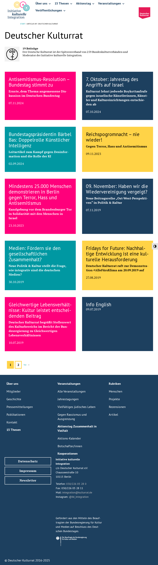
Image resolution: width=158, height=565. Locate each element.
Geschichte (13, 399)
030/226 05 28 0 (76, 484)
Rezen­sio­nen (117, 407)
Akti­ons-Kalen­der (69, 438)
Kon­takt (11, 422)
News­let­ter (28, 480)
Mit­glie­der (13, 391)
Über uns (12, 384)
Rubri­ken (115, 384)
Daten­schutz (28, 461)
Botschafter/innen (70, 446)
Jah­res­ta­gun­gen (68, 399)
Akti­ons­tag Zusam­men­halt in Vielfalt (77, 428)
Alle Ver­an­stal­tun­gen (71, 391)
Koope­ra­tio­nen (68, 454)
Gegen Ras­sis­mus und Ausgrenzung (72, 417)
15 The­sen (13, 430)
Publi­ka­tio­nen (15, 415)
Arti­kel (113, 415)
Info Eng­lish (98, 304)
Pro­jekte (114, 399)
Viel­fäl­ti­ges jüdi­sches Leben (76, 407)
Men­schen (115, 391)
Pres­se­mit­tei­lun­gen (19, 407)
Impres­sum (27, 471)
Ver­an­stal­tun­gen (69, 384)
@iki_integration (79, 497)
